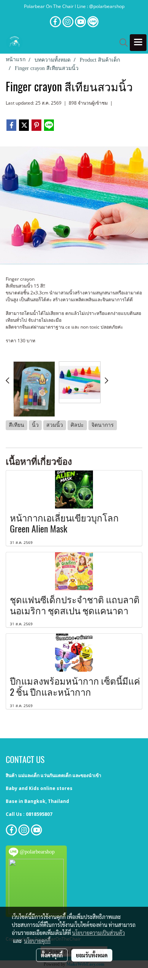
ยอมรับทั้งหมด (92, 955)
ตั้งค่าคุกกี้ (52, 955)
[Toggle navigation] (138, 42)
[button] (121, 42)
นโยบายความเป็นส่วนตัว (98, 932)
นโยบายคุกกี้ (37, 940)
